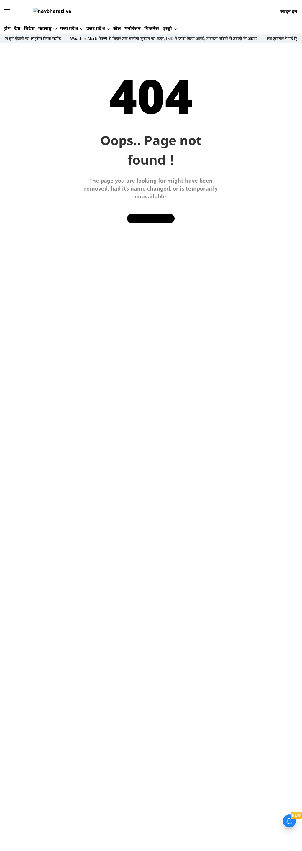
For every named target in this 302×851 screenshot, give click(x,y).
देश (17, 28)
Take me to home (151, 218)
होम (7, 28)
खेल (117, 28)
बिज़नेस (151, 28)
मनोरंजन (132, 28)
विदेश (29, 28)
